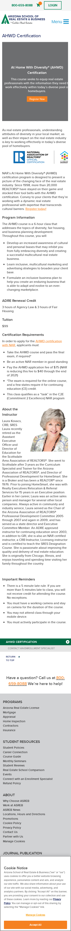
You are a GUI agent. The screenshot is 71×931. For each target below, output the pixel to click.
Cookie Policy (12, 823)
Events (7, 774)
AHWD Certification (21, 642)
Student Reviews (14, 765)
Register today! (35, 209)
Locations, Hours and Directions (24, 814)
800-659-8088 (22, 5)
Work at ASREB (13, 805)
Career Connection (15, 752)
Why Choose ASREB (16, 801)
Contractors (10, 725)
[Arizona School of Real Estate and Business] (23, 19)
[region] (35, 893)
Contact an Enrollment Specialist (31, 648)
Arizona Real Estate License (21, 708)
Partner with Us (13, 836)
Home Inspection (14, 721)
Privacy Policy (12, 827)
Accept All (35, 925)
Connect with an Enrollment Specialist (28, 779)
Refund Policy (12, 783)
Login (52, 5)
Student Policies (13, 747)
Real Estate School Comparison (23, 770)
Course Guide (12, 756)
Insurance (9, 730)
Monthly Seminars (14, 761)
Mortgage (9, 712)
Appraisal (9, 717)
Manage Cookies (14, 841)
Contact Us (10, 832)
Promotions (10, 819)
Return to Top (10, 658)
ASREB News (11, 810)
